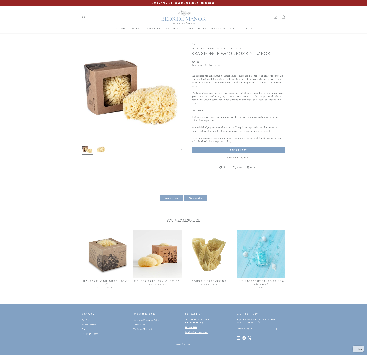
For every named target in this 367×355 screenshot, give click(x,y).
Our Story (86, 320)
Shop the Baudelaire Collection (216, 48)
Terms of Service (140, 324)
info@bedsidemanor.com (196, 332)
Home (194, 44)
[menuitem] (121, 28)
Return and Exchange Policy (146, 320)
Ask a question (171, 198)
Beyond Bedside (89, 324)
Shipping (196, 65)
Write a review (195, 198)
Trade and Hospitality (143, 329)
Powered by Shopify (183, 344)
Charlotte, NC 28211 (197, 323)
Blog (84, 329)
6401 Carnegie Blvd (197, 319)
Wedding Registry (90, 333)
